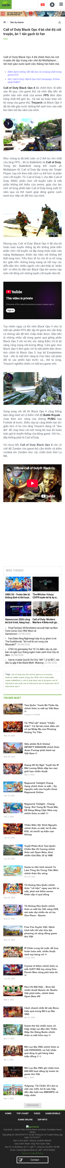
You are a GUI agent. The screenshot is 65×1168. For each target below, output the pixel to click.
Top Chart (22, 1113)
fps (23, 674)
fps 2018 (34, 677)
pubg (27, 677)
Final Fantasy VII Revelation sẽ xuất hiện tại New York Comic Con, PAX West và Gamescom (31, 631)
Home (8, 1113)
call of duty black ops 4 (32, 680)
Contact (35, 1160)
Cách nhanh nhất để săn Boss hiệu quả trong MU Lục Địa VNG (41, 1011)
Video (37, 1113)
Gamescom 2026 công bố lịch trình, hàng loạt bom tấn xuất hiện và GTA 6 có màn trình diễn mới (18, 621)
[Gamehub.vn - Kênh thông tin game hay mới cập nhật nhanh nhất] (5, 4)
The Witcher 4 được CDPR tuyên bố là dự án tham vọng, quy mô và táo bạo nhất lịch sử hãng (45, 596)
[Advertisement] (33, 538)
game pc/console (44, 674)
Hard (5, 39)
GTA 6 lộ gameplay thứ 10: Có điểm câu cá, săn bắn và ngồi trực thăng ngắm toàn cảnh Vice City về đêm (32, 652)
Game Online (25, 1119)
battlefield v (17, 680)
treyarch (8, 677)
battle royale (18, 677)
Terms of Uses (29, 1153)
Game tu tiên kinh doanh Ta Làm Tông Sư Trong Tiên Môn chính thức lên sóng (41, 870)
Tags (7, 674)
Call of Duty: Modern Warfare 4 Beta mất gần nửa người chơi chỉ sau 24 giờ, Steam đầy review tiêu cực (45, 621)
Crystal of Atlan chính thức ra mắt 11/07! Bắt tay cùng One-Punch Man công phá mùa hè (41, 969)
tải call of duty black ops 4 (31, 683)
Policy (40, 1153)
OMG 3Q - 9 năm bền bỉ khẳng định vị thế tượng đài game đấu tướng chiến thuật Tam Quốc (18, 596)
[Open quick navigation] (59, 21)
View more (32, 1105)
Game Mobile (52, 1113)
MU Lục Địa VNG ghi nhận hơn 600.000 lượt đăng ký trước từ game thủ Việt (41, 1071)
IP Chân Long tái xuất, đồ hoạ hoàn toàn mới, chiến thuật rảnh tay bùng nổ (41, 951)
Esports (42, 1119)
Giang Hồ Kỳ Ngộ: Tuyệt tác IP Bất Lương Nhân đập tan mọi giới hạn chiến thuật (41, 768)
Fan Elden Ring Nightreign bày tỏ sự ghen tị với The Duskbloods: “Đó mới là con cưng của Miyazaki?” (30, 641)
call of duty (16, 674)
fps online (30, 674)
